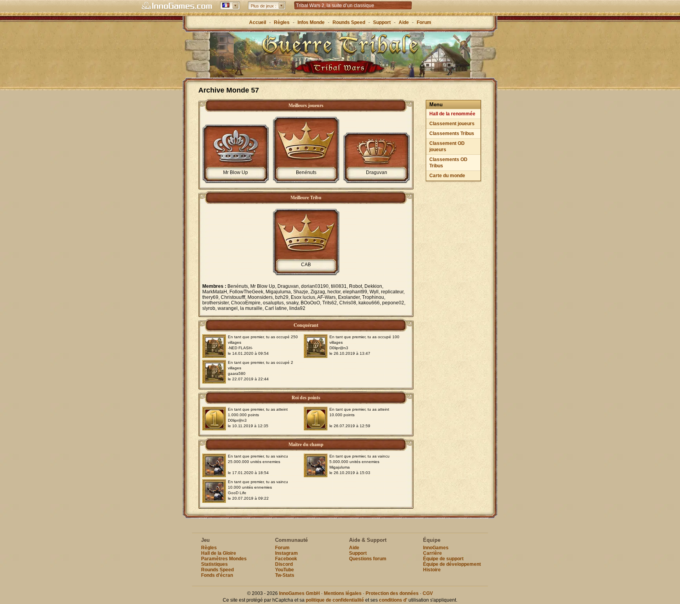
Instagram (286, 553)
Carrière (432, 553)
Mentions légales (343, 593)
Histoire (432, 570)
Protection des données (392, 593)
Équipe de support (443, 558)
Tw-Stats (284, 575)
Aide (404, 22)
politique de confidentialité (335, 600)
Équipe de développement (452, 564)
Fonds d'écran (217, 575)
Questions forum (367, 558)
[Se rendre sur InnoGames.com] (176, 6)
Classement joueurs (452, 123)
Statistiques (214, 564)
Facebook (286, 558)
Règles (282, 22)
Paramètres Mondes (224, 558)
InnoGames (436, 547)
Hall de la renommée (452, 114)
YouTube (284, 570)
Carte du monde (447, 175)
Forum (424, 22)
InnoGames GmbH (299, 593)
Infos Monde (311, 22)
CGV (428, 593)
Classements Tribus (451, 133)
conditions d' (393, 600)
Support (382, 22)
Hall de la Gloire (218, 553)
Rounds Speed (349, 22)
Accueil (257, 22)
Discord (284, 564)
